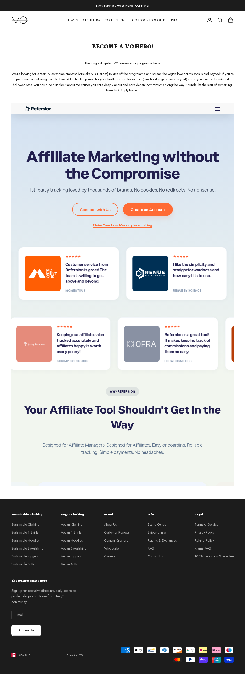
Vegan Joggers (71, 556)
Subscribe (26, 630)
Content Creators (116, 540)
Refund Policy (204, 540)
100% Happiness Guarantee (214, 556)
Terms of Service (206, 524)
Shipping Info (157, 532)
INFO (175, 20)
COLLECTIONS (116, 20)
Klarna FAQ (203, 548)
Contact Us (155, 556)
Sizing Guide (157, 524)
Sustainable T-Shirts (24, 532)
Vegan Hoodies (72, 540)
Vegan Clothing (72, 524)
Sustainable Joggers (24, 556)
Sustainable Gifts (22, 564)
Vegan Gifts (69, 564)
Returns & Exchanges (162, 540)
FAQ (151, 548)
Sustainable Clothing (25, 524)
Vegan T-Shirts (71, 532)
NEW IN (72, 20)
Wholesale (111, 548)
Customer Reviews (116, 532)
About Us (110, 524)
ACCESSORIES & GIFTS (148, 20)
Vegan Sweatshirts (73, 548)
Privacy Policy (204, 532)
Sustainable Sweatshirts (27, 548)
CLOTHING (91, 20)
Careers (109, 556)
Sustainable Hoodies (25, 540)
